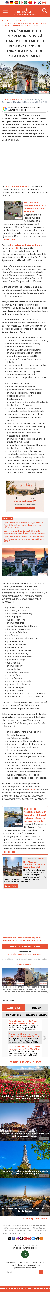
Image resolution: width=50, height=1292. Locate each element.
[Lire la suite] (9, 239)
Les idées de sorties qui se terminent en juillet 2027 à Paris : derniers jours (25, 1172)
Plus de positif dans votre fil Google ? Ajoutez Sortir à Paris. (24, 108)
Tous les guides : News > (35, 1218)
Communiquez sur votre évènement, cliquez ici (23, 940)
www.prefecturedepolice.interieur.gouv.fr (25, 954)
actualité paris (18, 959)
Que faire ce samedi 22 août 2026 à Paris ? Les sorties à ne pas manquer (13, 989)
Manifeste (8, 1230)
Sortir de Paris (40, 1233)
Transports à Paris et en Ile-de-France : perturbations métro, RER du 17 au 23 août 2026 (36, 989)
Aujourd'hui (13, 1007)
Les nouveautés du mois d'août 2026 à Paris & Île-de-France (25, 1209)
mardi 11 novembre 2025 (17, 186)
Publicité (6, 1225)
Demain (36, 1007)
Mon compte (25, 1233)
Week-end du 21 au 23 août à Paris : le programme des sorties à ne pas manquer (24, 531)
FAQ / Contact (39, 1228)
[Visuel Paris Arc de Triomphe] (25, 77)
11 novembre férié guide (36, 959)
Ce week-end (13, 1015)
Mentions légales (23, 1230)
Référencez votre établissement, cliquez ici (21, 938)
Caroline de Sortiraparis (15, 99)
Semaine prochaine (37, 1015)
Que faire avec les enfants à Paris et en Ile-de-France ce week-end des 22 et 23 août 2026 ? (25, 538)
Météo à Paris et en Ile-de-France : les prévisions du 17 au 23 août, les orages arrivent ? (25, 1049)
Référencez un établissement (17, 1228)
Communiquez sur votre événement (29, 1225)
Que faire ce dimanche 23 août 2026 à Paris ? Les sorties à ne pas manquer (25, 1097)
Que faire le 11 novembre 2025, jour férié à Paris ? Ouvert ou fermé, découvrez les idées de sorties (23, 524)
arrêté (31, 789)
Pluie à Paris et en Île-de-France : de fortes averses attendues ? (24, 1022)
